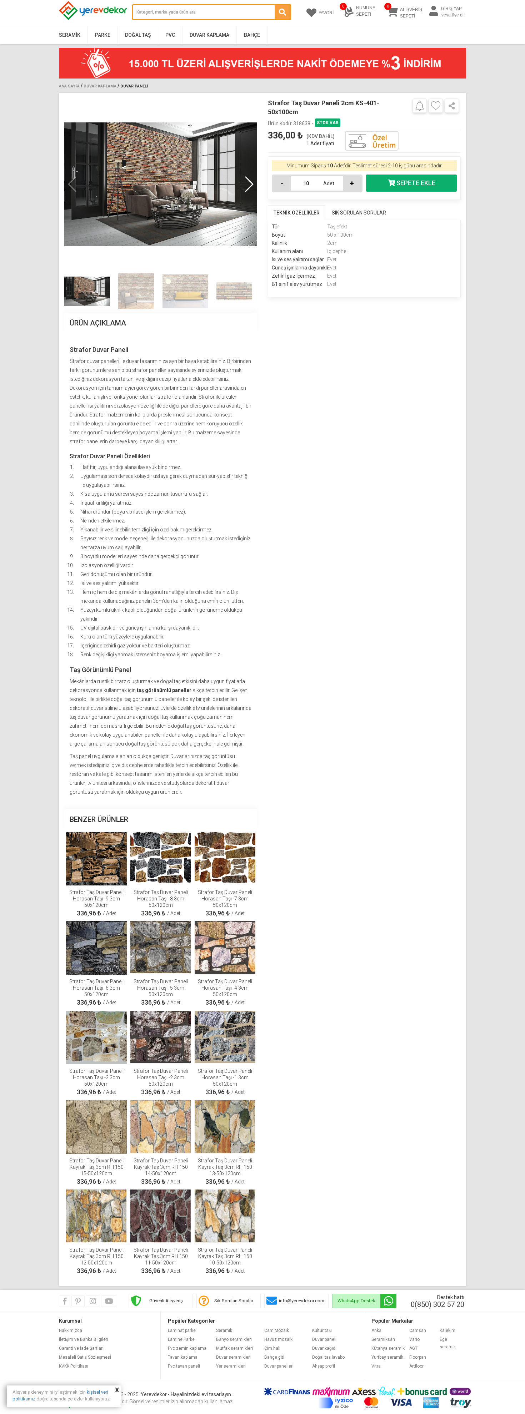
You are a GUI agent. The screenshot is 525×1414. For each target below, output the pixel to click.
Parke (102, 35)
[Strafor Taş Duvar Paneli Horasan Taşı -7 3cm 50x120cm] (225, 858)
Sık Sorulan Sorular (233, 1300)
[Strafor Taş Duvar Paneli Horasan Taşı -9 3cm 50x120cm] (96, 858)
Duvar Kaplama (209, 35)
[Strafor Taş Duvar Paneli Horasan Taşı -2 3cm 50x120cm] (160, 1037)
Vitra (376, 1366)
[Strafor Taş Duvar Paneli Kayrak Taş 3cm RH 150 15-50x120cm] (96, 1127)
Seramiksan (383, 1339)
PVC (170, 35)
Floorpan (417, 1357)
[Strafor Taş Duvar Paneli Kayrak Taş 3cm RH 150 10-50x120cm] (225, 1216)
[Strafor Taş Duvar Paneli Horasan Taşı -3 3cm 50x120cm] (96, 1037)
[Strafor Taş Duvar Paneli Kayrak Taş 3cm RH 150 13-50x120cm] (225, 1127)
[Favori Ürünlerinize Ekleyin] (435, 105)
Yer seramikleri (231, 1366)
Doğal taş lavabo (328, 1357)
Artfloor (416, 1366)
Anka (376, 1330)
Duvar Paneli (134, 86)
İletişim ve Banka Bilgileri (83, 1339)
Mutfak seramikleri (234, 1348)
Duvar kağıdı (324, 1348)
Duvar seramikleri (233, 1357)
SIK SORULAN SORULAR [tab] (359, 213)
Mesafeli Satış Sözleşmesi (85, 1357)
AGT (413, 1348)
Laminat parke (182, 1330)
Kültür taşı (322, 1330)
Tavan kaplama (183, 1357)
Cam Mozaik (276, 1330)
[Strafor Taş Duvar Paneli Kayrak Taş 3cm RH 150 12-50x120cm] (96, 1216)
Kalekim (447, 1330)
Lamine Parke (181, 1339)
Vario (414, 1339)
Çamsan (417, 1330)
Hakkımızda (70, 1330)
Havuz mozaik (278, 1339)
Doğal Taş (138, 35)
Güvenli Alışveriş (166, 1300)
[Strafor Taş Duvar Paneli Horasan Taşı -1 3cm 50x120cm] (225, 1037)
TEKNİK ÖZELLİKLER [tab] (297, 213)
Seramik (69, 35)
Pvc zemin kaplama (187, 1348)
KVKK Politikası (73, 1366)
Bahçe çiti (274, 1357)
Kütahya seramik (388, 1348)
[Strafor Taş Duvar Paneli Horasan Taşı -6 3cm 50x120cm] (96, 948)
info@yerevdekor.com (301, 1300)
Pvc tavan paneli (184, 1366)
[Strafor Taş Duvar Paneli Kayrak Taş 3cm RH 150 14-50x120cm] (160, 1127)
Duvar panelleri (279, 1366)
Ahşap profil (323, 1366)
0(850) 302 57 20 (437, 1304)
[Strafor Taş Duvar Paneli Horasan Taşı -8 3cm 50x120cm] (160, 858)
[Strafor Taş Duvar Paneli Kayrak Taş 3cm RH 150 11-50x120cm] (160, 1216)
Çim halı (272, 1348)
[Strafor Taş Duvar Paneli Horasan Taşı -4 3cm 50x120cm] (225, 948)
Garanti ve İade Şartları (81, 1348)
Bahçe (252, 35)
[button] (249, 184)
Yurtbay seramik (387, 1357)
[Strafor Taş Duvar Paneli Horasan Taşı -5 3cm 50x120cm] (160, 948)
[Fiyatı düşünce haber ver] (420, 105)
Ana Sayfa (69, 86)
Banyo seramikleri (234, 1339)
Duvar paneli (324, 1339)
